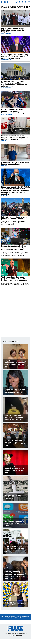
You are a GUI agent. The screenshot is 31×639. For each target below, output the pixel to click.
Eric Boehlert (4, 282)
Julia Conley (4, 220)
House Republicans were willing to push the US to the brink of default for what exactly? (14, 56)
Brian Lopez (4, 165)
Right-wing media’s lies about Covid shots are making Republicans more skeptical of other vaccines (14, 83)
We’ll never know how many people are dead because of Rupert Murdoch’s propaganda (14, 278)
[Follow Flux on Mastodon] (17, 2)
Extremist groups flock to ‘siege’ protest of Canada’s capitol (14, 218)
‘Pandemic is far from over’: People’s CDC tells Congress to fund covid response (14, 137)
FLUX (2, 616)
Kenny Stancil (4, 140)
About (6, 616)
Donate (23, 616)
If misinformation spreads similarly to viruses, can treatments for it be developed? (14, 111)
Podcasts (12, 616)
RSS (23, 618)
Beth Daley (4, 195)
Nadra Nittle (4, 251)
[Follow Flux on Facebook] (22, 2)
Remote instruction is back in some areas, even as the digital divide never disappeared (14, 248)
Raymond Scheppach (6, 59)
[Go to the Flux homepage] (5, 3)
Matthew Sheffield (6, 33)
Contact (18, 616)
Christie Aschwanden (6, 114)
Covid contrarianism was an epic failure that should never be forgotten (15, 30)
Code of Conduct (16, 618)
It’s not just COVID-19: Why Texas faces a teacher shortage (15, 163)
